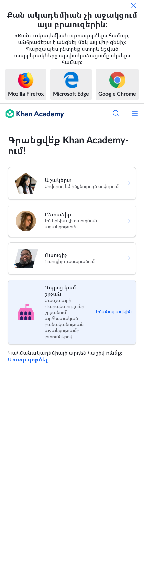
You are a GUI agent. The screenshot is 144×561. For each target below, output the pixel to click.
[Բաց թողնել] (133, 5)
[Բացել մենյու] (135, 114)
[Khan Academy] (32, 114)
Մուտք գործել (27, 359)
